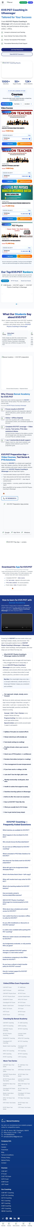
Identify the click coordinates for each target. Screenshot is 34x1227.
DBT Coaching (5, 1203)
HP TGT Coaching (23, 1041)
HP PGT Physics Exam (9, 996)
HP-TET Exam (21, 1011)
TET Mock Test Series (24, 1098)
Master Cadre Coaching (9, 1046)
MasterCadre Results (26, 280)
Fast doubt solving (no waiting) (14, 742)
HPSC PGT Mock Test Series (24, 1084)
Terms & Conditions (7, 1155)
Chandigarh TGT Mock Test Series (24, 1094)
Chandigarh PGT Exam (9, 1002)
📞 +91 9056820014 (9, 498)
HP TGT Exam (22, 1002)
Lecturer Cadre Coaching (22, 1034)
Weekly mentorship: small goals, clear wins (16, 780)
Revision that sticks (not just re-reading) (17, 759)
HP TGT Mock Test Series (23, 1089)
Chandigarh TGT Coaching (22, 1046)
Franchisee (4, 1150)
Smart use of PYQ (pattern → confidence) (17, 754)
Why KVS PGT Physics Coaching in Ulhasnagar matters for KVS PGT (15, 655)
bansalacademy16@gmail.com (13, 1136)
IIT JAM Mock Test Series (23, 1065)
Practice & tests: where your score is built (16, 748)
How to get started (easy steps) (14, 812)
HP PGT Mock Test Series (23, 1075)
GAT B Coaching (6, 1198)
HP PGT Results (14, 280)
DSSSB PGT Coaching (9, 1038)
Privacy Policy (5, 1157)
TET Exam (20, 1008)
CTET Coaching (22, 1056)
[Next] (31, 293)
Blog (2, 1152)
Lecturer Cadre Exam (23, 996)
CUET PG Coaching (8, 1025)
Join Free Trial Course (17, 49)
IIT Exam (4, 1174)
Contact (3, 1163)
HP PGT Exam (22, 993)
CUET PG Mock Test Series (8, 1070)
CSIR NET (4, 1171)
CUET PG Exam (7, 990)
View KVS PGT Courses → (17, 54)
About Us (4, 1144)
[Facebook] (2, 1218)
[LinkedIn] (14, 1218)
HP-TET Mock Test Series (23, 1103)
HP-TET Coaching (22, 1053)
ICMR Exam (4, 1182)
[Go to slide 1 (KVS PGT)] (16, 304)
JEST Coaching (6, 1208)
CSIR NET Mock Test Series (8, 1065)
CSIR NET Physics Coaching (8, 1029)
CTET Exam (21, 1014)
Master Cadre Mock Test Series (8, 1094)
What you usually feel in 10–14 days (15, 807)
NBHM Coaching (6, 1211)
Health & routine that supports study (16, 786)
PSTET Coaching (7, 1056)
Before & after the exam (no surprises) (17, 797)
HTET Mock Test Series (9, 1102)
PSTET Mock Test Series (8, 1108)
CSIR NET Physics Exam (9, 993)
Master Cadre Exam (8, 1005)
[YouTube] (10, 1218)
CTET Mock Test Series (24, 1107)
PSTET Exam (6, 1014)
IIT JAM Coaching (23, 1022)
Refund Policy (5, 1160)
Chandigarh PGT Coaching (7, 1042)
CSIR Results (5, 280)
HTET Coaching (7, 1053)
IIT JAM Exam (21, 987)
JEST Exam (4, 1184)
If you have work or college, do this (15, 769)
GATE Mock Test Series (24, 1069)
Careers (3, 1147)
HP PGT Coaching (23, 1028)
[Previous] (2, 293)
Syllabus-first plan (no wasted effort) (16, 732)
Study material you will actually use (15, 737)
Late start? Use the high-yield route (15, 774)
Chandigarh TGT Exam (24, 1005)
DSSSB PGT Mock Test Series (9, 1084)
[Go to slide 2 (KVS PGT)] (17, 304)
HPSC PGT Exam (22, 999)
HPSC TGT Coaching (8, 1050)
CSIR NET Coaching (8, 1022)
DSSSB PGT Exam (8, 999)
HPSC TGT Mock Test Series (9, 1098)
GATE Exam (21, 990)
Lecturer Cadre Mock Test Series (23, 1079)
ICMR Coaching (6, 1206)
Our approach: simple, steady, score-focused (16, 695)
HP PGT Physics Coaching (7, 1034)
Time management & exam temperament (17, 764)
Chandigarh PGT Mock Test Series (9, 1089)
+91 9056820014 (9, 1134)
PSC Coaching (5, 1200)
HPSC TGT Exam (7, 1008)
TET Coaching (22, 1050)
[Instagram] (6, 1218)
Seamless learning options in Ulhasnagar (17, 791)
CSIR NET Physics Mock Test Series (9, 1075)
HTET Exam (6, 1011)
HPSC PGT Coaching (23, 1038)
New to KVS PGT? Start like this (14, 802)
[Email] (18, 1218)
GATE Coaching (22, 1025)
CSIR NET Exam (7, 987)
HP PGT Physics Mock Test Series (9, 1079)
